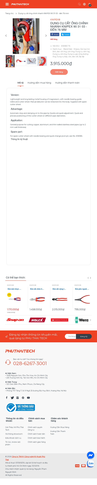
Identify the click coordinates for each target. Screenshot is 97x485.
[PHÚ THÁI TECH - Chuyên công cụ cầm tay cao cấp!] (20, 4)
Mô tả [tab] (21, 82)
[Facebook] (6, 398)
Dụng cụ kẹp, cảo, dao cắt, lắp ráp (70, 56)
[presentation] (88, 278)
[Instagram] (17, 398)
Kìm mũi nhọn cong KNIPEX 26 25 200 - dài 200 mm (15, 289)
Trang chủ (9, 13)
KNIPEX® (55, 19)
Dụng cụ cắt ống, (60, 54)
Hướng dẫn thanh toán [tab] (67, 82)
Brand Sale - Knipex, (71, 49)
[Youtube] (28, 398)
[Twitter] (12, 398)
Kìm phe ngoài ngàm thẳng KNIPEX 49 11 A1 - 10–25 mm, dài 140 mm (82, 289)
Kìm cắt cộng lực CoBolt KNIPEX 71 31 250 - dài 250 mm (60, 289)
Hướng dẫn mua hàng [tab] (39, 82)
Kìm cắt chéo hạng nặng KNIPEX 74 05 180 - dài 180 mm (37, 289)
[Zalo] (90, 463)
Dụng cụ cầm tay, (82, 51)
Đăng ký (83, 336)
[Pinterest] (23, 398)
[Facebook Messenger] (90, 455)
